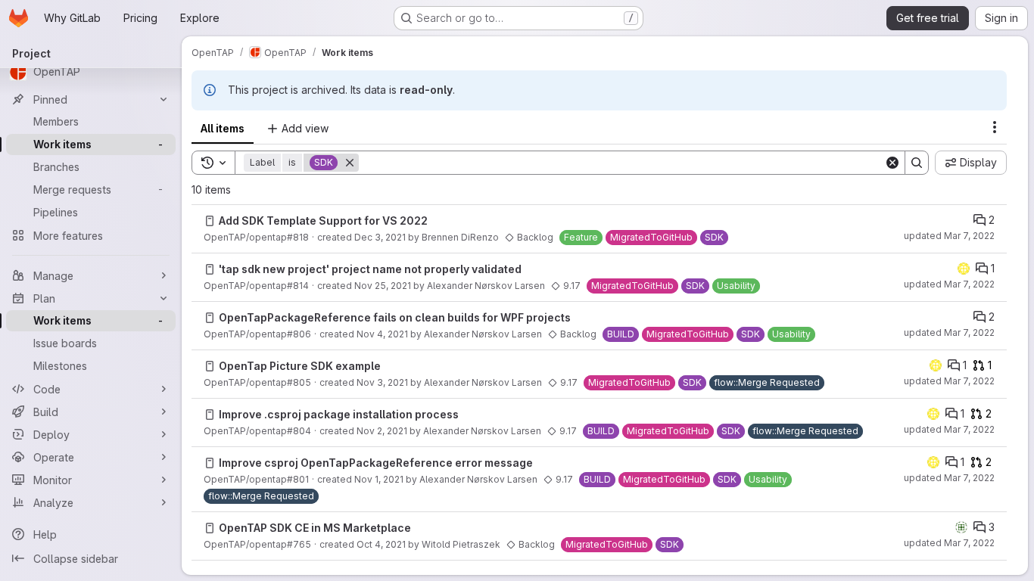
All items (222, 128)
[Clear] (892, 163)
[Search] (917, 163)
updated (949, 235)
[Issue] (210, 221)
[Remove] (350, 163)
